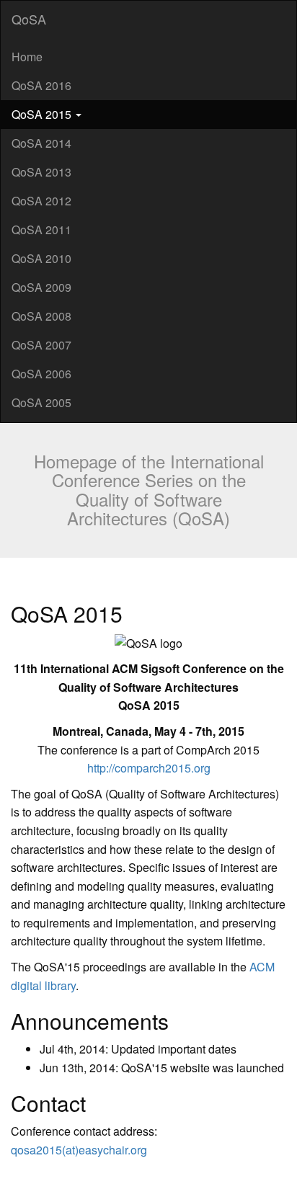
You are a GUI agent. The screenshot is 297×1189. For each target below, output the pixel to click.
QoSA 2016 (41, 85)
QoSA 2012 (41, 200)
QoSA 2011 (41, 229)
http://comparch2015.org (148, 768)
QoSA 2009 (41, 287)
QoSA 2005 (41, 402)
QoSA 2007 (41, 345)
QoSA (29, 18)
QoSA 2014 (41, 143)
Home (27, 56)
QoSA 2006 (41, 373)
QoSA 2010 (41, 258)
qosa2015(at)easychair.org (79, 1149)
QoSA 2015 (43, 114)
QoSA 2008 (41, 316)
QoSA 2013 (41, 172)
